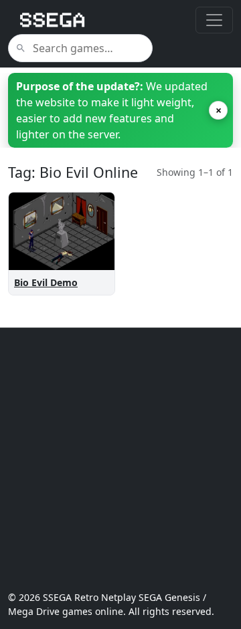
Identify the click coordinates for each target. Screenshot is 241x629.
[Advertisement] (120, 459)
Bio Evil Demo (46, 282)
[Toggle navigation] (214, 20)
